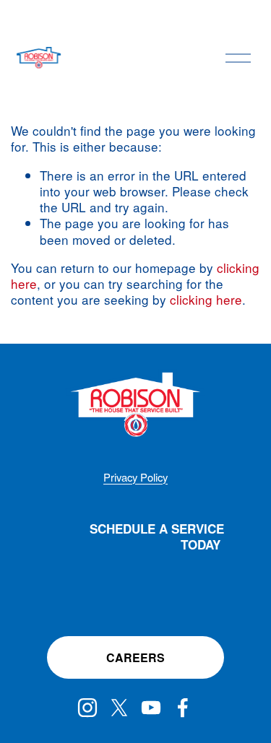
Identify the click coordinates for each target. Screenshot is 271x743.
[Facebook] (183, 708)
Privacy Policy (135, 477)
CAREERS (135, 657)
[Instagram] (87, 708)
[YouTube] (151, 708)
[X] (119, 708)
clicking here (206, 299)
